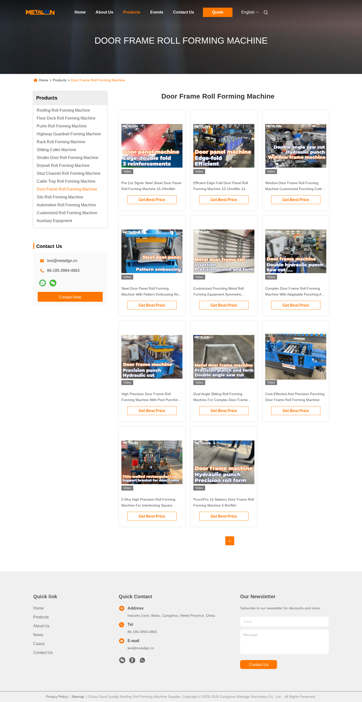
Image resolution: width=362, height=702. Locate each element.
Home (80, 12)
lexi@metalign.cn (62, 261)
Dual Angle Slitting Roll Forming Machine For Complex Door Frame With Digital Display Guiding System (221, 400)
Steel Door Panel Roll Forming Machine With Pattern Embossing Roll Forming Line (150, 294)
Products (131, 12)
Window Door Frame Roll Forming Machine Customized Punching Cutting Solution (295, 189)
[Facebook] (132, 662)
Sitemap (77, 697)
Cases (39, 644)
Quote (217, 12)
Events (156, 12)
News (38, 635)
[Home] (40, 12)
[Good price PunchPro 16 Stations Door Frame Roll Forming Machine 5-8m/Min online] (223, 461)
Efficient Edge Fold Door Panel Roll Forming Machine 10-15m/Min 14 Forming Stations (220, 189)
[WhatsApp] (43, 283)
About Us (104, 12)
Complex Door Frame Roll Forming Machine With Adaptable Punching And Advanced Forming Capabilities (295, 294)
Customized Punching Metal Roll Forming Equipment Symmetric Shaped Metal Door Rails (218, 294)
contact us (258, 665)
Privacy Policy (56, 697)
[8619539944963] (142, 662)
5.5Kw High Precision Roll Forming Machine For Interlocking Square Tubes (148, 505)
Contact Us (183, 12)
